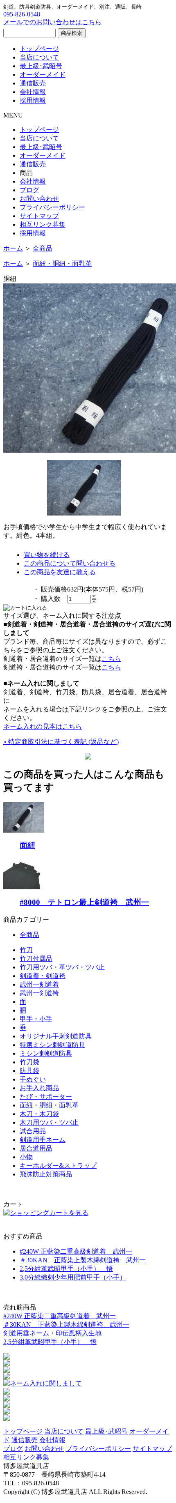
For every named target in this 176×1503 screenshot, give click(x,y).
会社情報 (33, 91)
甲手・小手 (36, 1018)
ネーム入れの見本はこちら (42, 726)
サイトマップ (39, 215)
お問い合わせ (39, 198)
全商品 (42, 248)
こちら (111, 658)
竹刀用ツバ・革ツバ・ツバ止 (62, 967)
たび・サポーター (46, 1096)
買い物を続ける (47, 554)
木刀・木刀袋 (39, 1113)
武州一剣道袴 (39, 993)
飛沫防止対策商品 (46, 1174)
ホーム (13, 248)
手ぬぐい (33, 1079)
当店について (39, 57)
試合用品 (33, 1131)
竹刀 (26, 949)
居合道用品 (36, 1148)
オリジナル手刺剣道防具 (56, 1036)
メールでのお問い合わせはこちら (52, 21)
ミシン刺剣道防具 (46, 1053)
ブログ (29, 189)
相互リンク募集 (42, 224)
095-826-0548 (21, 14)
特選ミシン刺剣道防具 (52, 1044)
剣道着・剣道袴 (42, 975)
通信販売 (33, 83)
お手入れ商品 (39, 1087)
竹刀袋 (29, 1062)
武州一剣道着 (39, 984)
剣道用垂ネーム (42, 1139)
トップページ (39, 48)
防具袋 (29, 1070)
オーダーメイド (42, 74)
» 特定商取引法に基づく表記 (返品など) (61, 741)
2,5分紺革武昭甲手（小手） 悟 (66, 1268)
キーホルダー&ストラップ (58, 1165)
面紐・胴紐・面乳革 (62, 263)
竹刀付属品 (36, 958)
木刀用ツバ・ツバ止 (49, 1122)
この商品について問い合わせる (69, 563)
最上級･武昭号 (41, 65)
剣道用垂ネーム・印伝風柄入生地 (52, 1333)
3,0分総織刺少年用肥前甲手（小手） (73, 1277)
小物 (26, 1156)
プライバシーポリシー (52, 207)
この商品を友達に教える (60, 572)
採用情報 (33, 100)
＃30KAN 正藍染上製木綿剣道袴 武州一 (83, 1260)
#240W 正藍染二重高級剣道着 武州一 (76, 1251)
